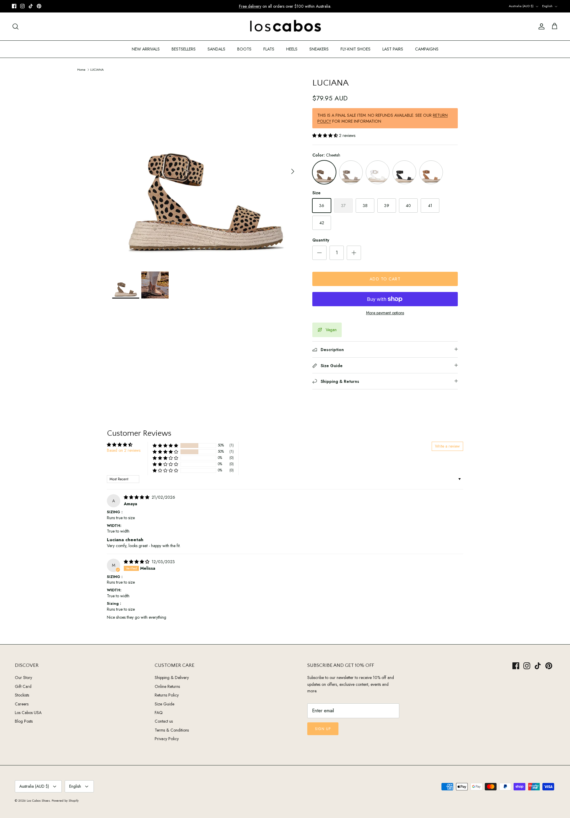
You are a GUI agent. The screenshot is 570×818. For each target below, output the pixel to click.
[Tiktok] (30, 6)
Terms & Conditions (172, 730)
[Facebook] (14, 6)
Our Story (23, 677)
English (547, 6)
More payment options (385, 312)
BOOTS (244, 49)
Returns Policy (167, 695)
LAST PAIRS (392, 49)
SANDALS (216, 49)
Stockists (22, 695)
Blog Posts (24, 721)
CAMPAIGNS (426, 49)
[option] (205, 171)
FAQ (159, 713)
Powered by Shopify (65, 800)
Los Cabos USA (28, 713)
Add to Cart (385, 279)
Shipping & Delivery (172, 677)
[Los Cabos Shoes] (285, 26)
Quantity (320, 240)
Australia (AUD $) (521, 6)
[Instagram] (22, 6)
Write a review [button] (447, 446)
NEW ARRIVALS (146, 49)
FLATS (268, 49)
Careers (21, 704)
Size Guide (164, 704)
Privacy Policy (167, 739)
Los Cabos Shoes (38, 800)
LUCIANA (97, 69)
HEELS (291, 49)
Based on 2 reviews (123, 450)
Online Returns (167, 686)
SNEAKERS (319, 49)
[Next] (292, 171)
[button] (325, 135)
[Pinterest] (39, 6)
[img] (137, 497)
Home (81, 69)
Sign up (323, 729)
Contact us (164, 721)
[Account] (540, 26)
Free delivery (250, 6)
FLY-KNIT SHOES (355, 49)
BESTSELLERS (184, 49)
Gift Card (23, 686)
